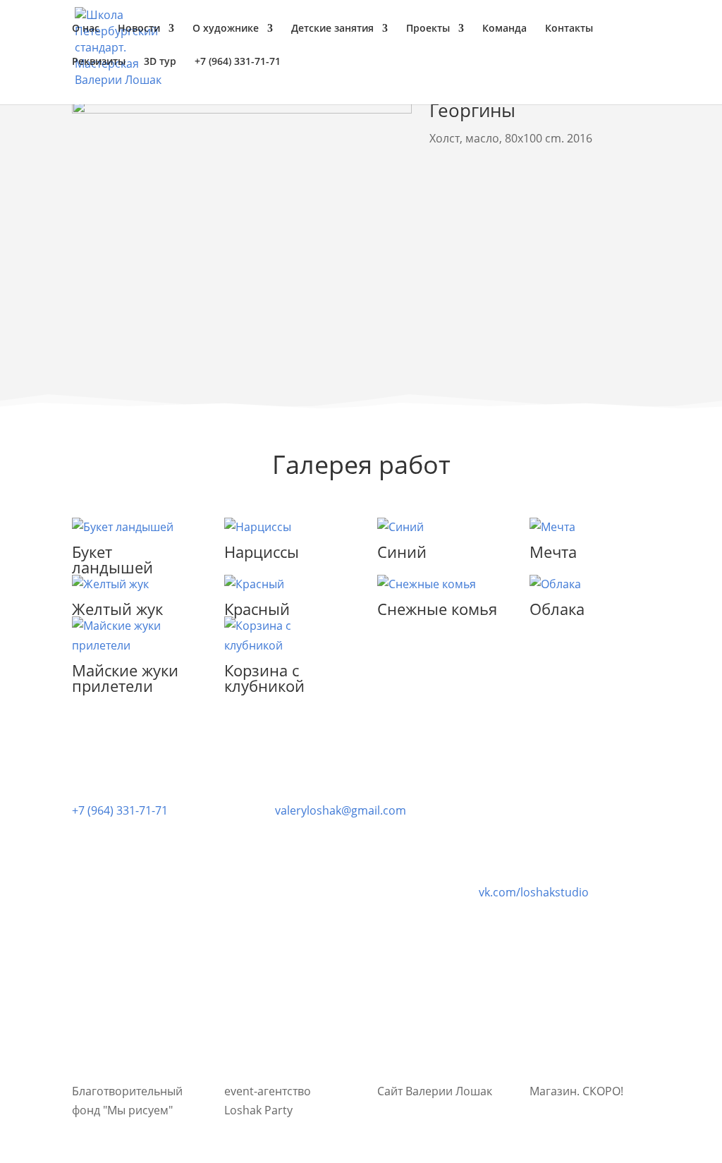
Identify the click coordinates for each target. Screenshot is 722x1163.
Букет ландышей (112, 559)
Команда (504, 29)
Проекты (428, 29)
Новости (139, 29)
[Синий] (437, 527)
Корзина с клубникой (264, 677)
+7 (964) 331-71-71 (120, 810)
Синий (402, 551)
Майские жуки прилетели (125, 677)
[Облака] (590, 584)
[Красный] (284, 584)
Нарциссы (261, 551)
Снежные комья (437, 608)
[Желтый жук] (132, 584)
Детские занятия (332, 29)
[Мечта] (590, 527)
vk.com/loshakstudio (534, 892)
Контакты (569, 29)
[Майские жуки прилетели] (132, 635)
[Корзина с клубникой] (284, 635)
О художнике (225, 29)
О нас (85, 29)
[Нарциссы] (284, 527)
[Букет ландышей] (132, 527)
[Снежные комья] (437, 584)
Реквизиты (99, 62)
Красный (257, 608)
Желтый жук (117, 608)
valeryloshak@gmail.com (340, 810)
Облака (557, 608)
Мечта (553, 551)
